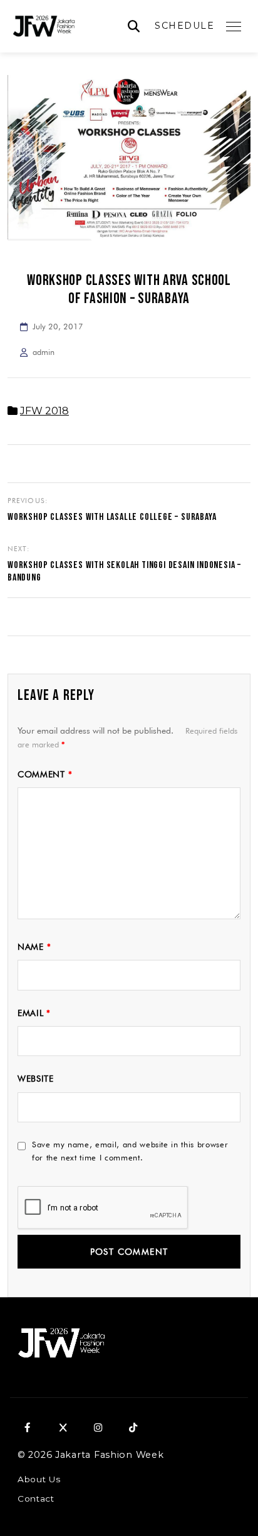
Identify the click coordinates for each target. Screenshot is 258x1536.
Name (34, 947)
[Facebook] (28, 1428)
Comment (45, 774)
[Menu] (233, 26)
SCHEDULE (184, 25)
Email (34, 1013)
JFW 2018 (44, 411)
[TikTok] (133, 1428)
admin (43, 352)
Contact (36, 1499)
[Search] (134, 26)
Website (36, 1079)
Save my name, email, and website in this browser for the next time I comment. (130, 1150)
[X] (63, 1428)
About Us (39, 1479)
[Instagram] (98, 1428)
